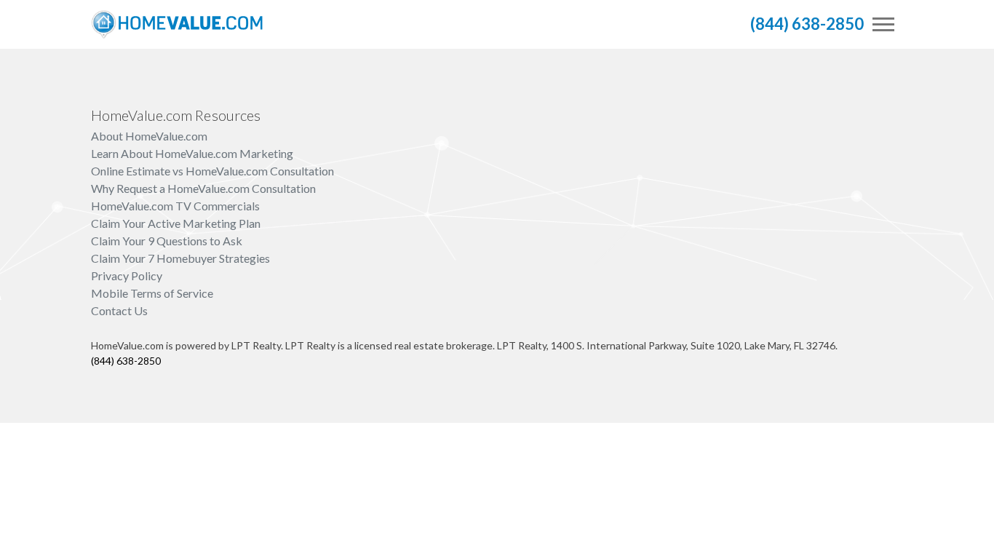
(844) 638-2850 (807, 23)
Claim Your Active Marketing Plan (176, 223)
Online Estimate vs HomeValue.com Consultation (212, 171)
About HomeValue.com (149, 136)
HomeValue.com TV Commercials (175, 206)
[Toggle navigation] (883, 24)
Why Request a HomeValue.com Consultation (203, 188)
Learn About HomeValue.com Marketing (192, 153)
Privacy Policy (126, 275)
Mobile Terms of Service (152, 293)
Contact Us (119, 310)
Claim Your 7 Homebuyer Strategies (180, 258)
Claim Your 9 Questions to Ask (166, 240)
